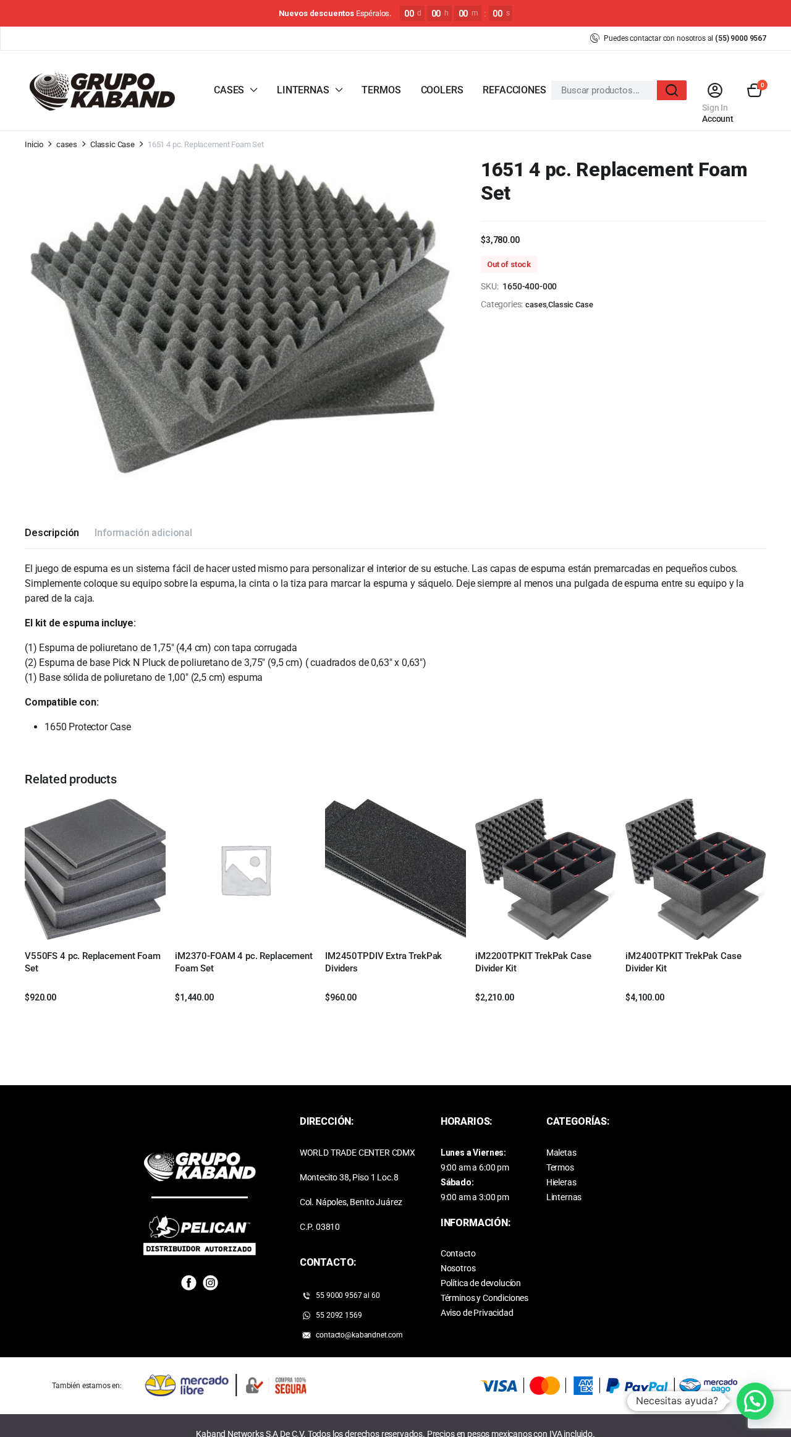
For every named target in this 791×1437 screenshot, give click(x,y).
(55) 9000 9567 (740, 38)
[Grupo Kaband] (102, 90)
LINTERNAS (303, 90)
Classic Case (112, 144)
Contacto (458, 1253)
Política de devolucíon (481, 1283)
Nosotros (458, 1268)
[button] (754, 90)
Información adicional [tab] (143, 533)
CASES (229, 90)
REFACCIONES (514, 90)
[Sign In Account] (715, 90)
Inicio (34, 144)
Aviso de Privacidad (477, 1313)
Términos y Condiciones (484, 1298)
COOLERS (442, 90)
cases (66, 144)
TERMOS (381, 90)
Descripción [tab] (52, 533)
